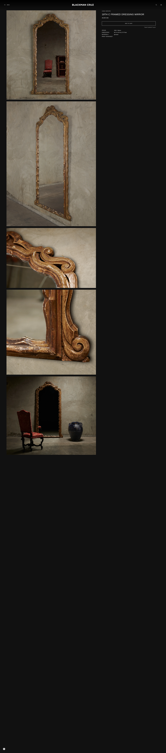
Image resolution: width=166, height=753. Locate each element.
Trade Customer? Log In (150, 27)
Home (103, 11)
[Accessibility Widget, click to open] (4, 749)
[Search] (156, 4)
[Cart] (161, 4)
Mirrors (108, 11)
